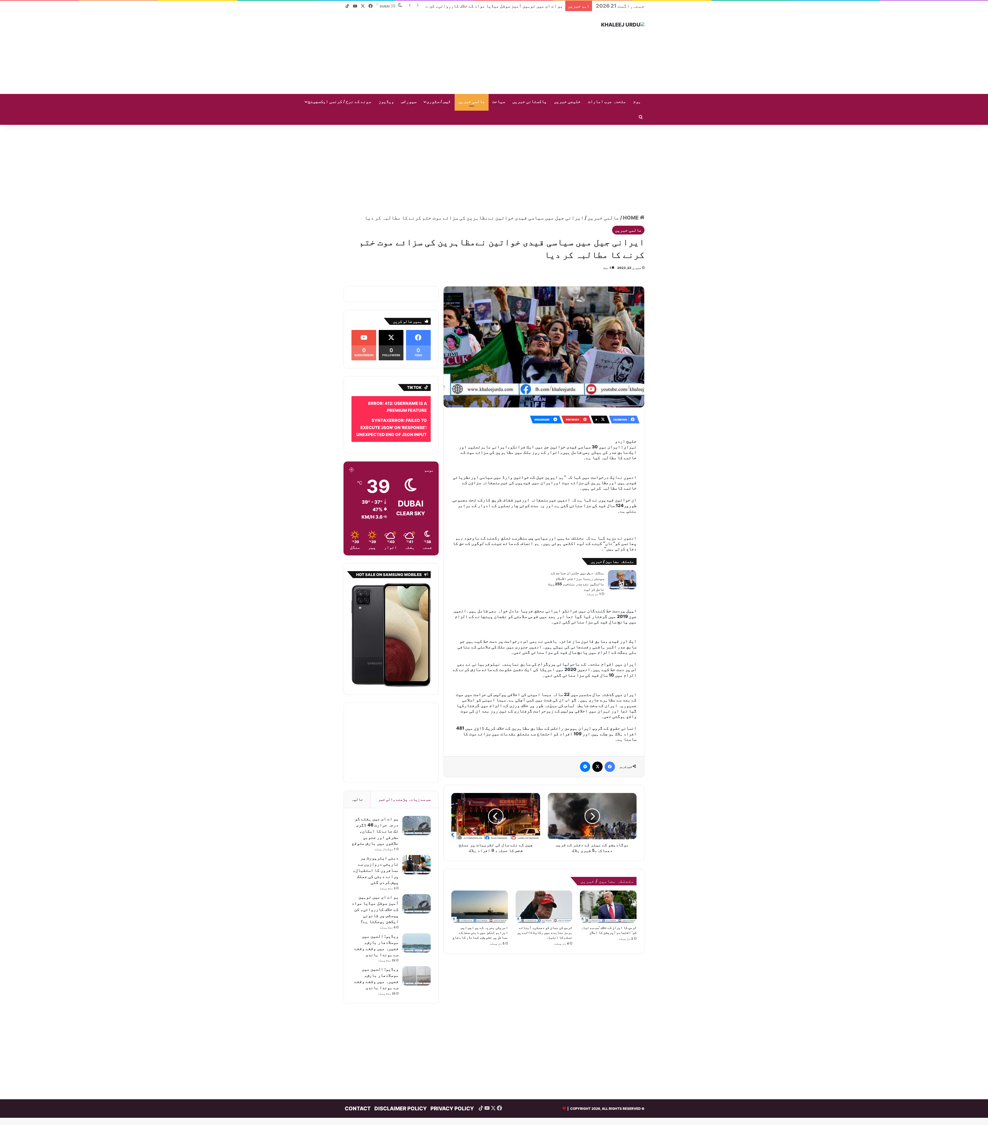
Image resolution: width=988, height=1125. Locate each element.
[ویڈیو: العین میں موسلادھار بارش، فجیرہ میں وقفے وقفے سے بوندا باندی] (416, 928)
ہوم (637, 101)
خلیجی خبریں (567, 101)
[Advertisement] (442, 53)
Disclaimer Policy (400, 1094)
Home (631, 210)
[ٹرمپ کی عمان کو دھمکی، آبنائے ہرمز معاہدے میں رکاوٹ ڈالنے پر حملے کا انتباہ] (544, 846)
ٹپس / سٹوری (439, 101)
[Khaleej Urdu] (623, 25)
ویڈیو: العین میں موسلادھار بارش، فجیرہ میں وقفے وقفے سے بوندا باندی (487, 5)
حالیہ (357, 784)
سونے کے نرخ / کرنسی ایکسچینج (339, 101)
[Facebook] (610, 707)
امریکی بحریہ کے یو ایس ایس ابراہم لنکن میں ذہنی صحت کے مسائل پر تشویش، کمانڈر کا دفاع (480, 872)
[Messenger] (585, 707)
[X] (597, 707)
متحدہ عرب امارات (607, 101)
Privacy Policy (452, 1094)
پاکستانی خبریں (529, 101)
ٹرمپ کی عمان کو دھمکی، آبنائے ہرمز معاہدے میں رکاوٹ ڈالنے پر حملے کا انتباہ (544, 872)
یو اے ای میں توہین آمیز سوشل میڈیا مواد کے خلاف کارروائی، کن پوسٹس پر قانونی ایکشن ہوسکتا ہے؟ (375, 894)
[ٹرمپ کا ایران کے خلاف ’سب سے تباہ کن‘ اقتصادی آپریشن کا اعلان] (608, 846)
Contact (358, 1094)
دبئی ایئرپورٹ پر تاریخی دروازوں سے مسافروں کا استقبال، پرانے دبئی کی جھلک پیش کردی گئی (376, 855)
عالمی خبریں (471, 101)
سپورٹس (409, 101)
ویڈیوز (386, 101)
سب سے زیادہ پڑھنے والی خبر (404, 784)
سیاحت (498, 101)
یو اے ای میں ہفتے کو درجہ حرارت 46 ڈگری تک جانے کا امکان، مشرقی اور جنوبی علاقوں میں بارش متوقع (375, 816)
